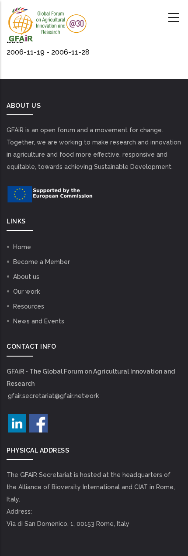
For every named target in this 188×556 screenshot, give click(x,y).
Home (22, 247)
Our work (26, 291)
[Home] (47, 17)
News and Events (38, 321)
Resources (28, 306)
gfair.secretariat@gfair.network (53, 395)
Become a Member (41, 261)
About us (26, 276)
